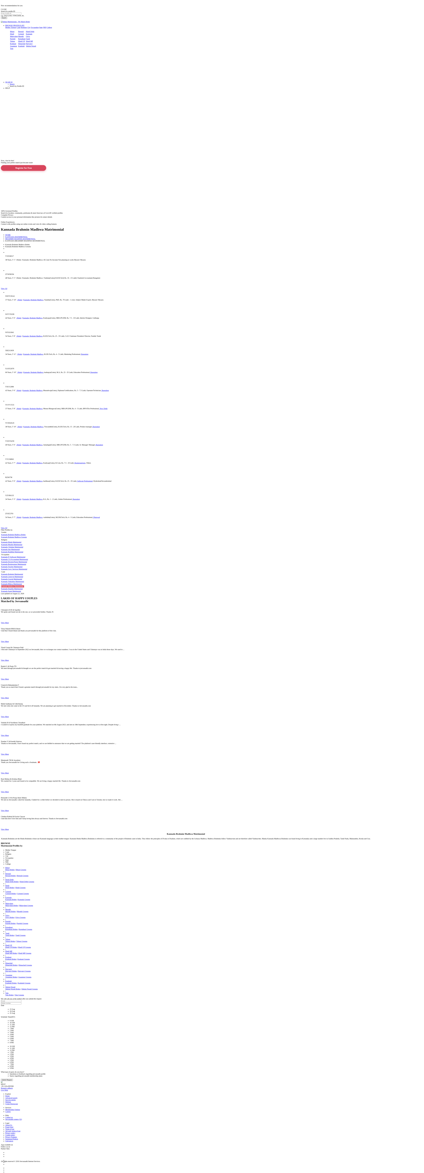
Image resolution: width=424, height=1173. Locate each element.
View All (4, 289)
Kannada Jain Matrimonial (10, 549)
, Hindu (19, 300)
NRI (44, 27)
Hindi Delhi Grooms (27, 882)
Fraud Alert (9, 1127)
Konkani (13, 44)
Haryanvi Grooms (24, 971)
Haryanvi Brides (11, 971)
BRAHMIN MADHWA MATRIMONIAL (20, 239)
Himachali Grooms (25, 965)
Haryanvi (29, 44)
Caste (18, 27)
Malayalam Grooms (26, 905)
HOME (8, 235)
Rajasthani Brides (11, 929)
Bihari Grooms (21, 870)
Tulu (11, 49)
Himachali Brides (11, 965)
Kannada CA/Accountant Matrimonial (14, 559)
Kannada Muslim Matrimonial (11, 545)
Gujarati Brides (10, 894)
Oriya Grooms (20, 917)
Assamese (13, 46)
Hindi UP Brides (11, 947)
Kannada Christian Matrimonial (12, 547)
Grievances (9, 1141)
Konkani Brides (10, 959)
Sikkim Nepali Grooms (30, 989)
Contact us (9, 1117)
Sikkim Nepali (31, 46)
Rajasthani (22, 39)
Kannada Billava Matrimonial (11, 584)
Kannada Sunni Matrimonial (11, 591)
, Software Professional (84, 481)
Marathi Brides (10, 911)
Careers (8, 1112)
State (41, 27)
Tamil (28, 39)
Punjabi (12, 39)
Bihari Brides (10, 870)
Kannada (29, 34)
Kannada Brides (11, 899)
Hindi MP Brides (11, 953)
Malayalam (14, 36)
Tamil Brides (9, 935)
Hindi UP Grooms (24, 947)
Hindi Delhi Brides (12, 882)
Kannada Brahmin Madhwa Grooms (14, 537)
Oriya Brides (9, 917)
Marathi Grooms (22, 911)
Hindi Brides (9, 888)
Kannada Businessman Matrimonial (13, 564)
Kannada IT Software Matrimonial (13, 557)
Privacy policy (10, 1133)
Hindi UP (21, 41)
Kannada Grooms (24, 899)
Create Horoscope (11, 1104)
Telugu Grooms (21, 941)
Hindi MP (29, 41)
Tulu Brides (9, 995)
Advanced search (11, 1098)
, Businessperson (79, 463)
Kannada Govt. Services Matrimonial (14, 569)
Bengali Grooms (22, 876)
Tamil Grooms (20, 935)
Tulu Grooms (19, 995)
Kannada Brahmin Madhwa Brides (13, 535)
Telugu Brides (10, 941)
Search (4, 18)
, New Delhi (103, 409)
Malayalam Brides (11, 905)
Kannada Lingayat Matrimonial (12, 577)
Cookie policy (10, 1135)
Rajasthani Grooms (25, 929)
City (28, 27)
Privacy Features (11, 1137)
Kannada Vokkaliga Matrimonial (12, 581)
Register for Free (23, 168)
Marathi (21, 36)
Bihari (12, 31)
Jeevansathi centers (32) (13, 1119)
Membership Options (12, 1110)
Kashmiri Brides (11, 983)
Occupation (35, 27)
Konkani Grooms (24, 959)
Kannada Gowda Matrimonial (11, 579)
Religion (24, 27)
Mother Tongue (10, 27)
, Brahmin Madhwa (36, 300)
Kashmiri (21, 46)
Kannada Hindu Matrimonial (11, 542)
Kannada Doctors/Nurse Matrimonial (14, 562)
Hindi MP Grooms (24, 953)
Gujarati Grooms (23, 894)
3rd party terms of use (12, 1131)
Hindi (12, 34)
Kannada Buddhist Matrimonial (12, 552)
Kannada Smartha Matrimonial (12, 589)
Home (7, 1096)
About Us (8, 1125)
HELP (7, 88)
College (49, 27)
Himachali (21, 44)
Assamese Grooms (24, 977)
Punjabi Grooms (22, 923)
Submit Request (7, 1080)
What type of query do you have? (12, 1072)
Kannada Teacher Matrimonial (11, 567)
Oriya (28, 36)
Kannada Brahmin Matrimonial (12, 574)
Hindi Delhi (30, 31)
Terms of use (9, 1129)
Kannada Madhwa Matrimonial (12, 586)
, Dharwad (96, 517)
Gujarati (21, 34)
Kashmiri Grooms (24, 983)
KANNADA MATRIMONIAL (16, 237)
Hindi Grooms (20, 888)
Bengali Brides (10, 876)
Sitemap (8, 1102)
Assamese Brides (11, 977)
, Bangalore (84, 354)
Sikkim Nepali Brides (12, 989)
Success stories (10, 1100)
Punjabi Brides (10, 923)
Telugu (12, 41)
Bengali (21, 31)
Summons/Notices (11, 1139)
